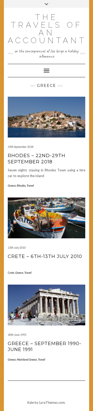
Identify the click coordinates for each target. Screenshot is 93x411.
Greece (12, 185)
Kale (30, 402)
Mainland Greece (27, 359)
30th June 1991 (17, 334)
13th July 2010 (17, 247)
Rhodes (21, 185)
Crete (11, 272)
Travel (30, 185)
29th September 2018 (20, 146)
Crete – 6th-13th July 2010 (45, 256)
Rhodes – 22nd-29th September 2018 (36, 158)
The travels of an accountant (47, 29)
